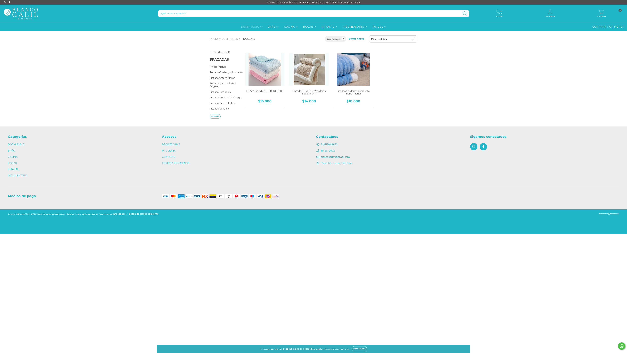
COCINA (290, 26)
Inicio (214, 38)
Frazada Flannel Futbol (222, 103)
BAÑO (272, 26)
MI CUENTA (169, 150)
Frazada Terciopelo (220, 92)
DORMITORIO (250, 26)
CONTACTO (168, 156)
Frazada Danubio (219, 108)
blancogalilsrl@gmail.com (335, 156)
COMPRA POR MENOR (176, 163)
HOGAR (308, 26)
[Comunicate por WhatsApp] (621, 346)
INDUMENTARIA (353, 26)
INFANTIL (328, 26)
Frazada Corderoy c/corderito (226, 72)
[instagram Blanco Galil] (4, 2)
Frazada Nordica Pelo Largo (225, 97)
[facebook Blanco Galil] (9, 2)
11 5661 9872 (328, 150)
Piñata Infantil (218, 66)
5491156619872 (329, 144)
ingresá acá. (119, 214)
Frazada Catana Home (222, 77)
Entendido (359, 349)
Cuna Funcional (333, 39)
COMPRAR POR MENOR (608, 26)
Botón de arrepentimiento (144, 214)
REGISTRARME (171, 144)
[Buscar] (465, 13)
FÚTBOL (378, 26)
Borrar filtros (356, 38)
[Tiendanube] (609, 214)
